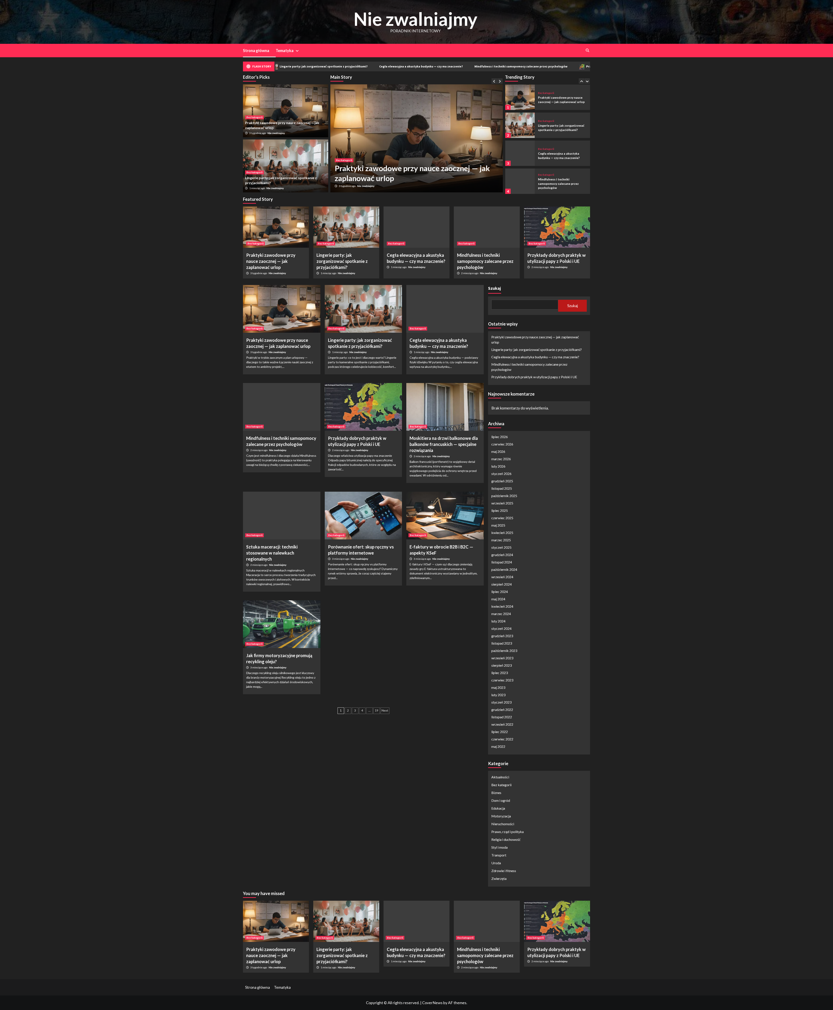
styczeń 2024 (501, 628)
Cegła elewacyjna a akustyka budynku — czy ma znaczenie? (329, 66)
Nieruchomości (502, 824)
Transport (498, 855)
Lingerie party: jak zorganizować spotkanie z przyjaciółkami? (342, 261)
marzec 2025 (501, 540)
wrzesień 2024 (502, 577)
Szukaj (494, 288)
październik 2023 (504, 650)
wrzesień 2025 (502, 503)
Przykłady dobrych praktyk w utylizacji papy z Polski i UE (534, 66)
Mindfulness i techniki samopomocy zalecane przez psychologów (429, 66)
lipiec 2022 (499, 732)
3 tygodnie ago (257, 133)
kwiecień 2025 (502, 532)
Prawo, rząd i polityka (507, 832)
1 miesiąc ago (347, 186)
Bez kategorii (344, 160)
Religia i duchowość (505, 839)
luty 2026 (498, 466)
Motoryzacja (501, 816)
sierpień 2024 (501, 584)
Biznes (496, 793)
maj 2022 (498, 746)
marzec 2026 (501, 459)
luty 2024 (498, 621)
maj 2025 (498, 525)
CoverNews (432, 1002)
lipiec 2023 (499, 673)
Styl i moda (499, 847)
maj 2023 (498, 687)
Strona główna (256, 50)
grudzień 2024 (502, 555)
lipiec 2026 (499, 437)
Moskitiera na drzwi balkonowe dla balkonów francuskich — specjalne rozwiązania (444, 444)
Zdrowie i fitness (503, 871)
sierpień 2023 (501, 665)
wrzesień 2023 (502, 658)
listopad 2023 (501, 643)
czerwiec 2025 (502, 518)
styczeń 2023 (501, 702)
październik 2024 (504, 569)
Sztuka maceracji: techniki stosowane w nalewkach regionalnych (272, 552)
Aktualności (500, 777)
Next (385, 710)
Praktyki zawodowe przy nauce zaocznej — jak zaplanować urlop (270, 261)
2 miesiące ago (470, 273)
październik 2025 (504, 496)
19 (376, 710)
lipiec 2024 (499, 591)
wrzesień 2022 (502, 724)
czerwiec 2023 (502, 680)
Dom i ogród (500, 800)
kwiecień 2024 (502, 606)
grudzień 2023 (502, 636)
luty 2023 (498, 695)
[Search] (587, 50)
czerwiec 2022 (502, 739)
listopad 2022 (501, 717)
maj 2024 (498, 599)
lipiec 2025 (499, 510)
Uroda (496, 863)
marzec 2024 (501, 614)
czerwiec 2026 (502, 444)
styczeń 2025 (501, 547)
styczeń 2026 (501, 473)
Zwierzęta (499, 878)
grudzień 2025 (502, 481)
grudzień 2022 (502, 709)
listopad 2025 (501, 488)
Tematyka (285, 50)
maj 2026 (498, 451)
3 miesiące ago (341, 558)
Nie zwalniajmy (415, 19)
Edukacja (498, 808)
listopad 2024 (501, 562)
